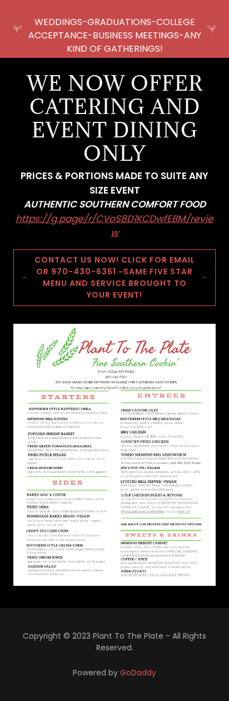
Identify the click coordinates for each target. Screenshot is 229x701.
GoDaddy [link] (138, 672)
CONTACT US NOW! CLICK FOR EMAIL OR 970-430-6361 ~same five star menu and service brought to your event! (114, 277)
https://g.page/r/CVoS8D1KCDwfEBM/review (114, 226)
